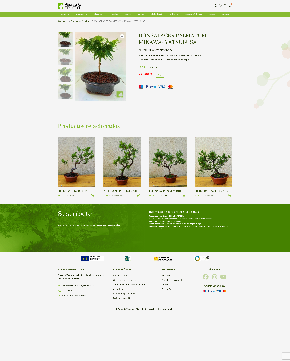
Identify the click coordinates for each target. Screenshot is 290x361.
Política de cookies (122, 298)
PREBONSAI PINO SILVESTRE (74, 191)
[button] (215, 6)
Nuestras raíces (121, 275)
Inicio (65, 21)
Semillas (115, 14)
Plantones (98, 14)
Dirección (167, 289)
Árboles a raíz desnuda (193, 14)
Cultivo (172, 14)
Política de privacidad (124, 293)
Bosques (128, 14)
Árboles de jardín (157, 14)
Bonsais (63, 14)
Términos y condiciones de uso (129, 284)
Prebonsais (80, 14)
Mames (141, 14)
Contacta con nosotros (125, 280)
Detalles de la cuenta (172, 280)
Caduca (86, 21)
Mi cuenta (167, 275)
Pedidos (166, 284)
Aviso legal (118, 289)
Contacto (225, 14)
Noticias (212, 14)
